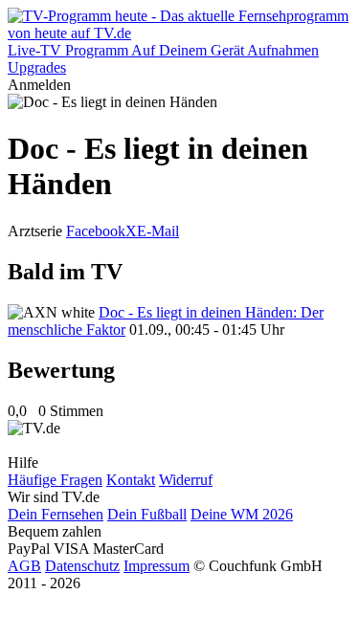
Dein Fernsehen (55, 514)
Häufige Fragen (55, 480)
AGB (24, 566)
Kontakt (130, 480)
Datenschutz (82, 566)
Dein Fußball (147, 514)
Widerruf (186, 480)
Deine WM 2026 (242, 514)
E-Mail (158, 231)
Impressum (156, 566)
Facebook (95, 231)
